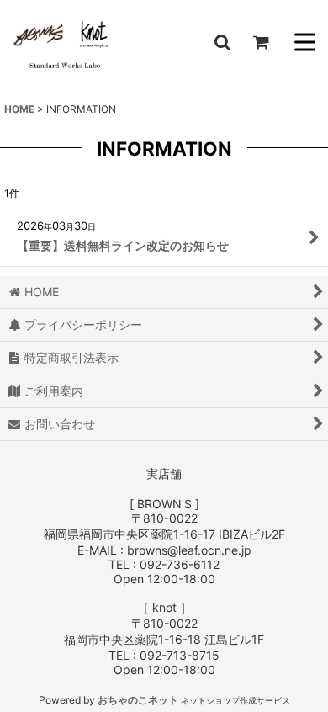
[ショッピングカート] (260, 42)
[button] (222, 42)
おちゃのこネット (138, 699)
